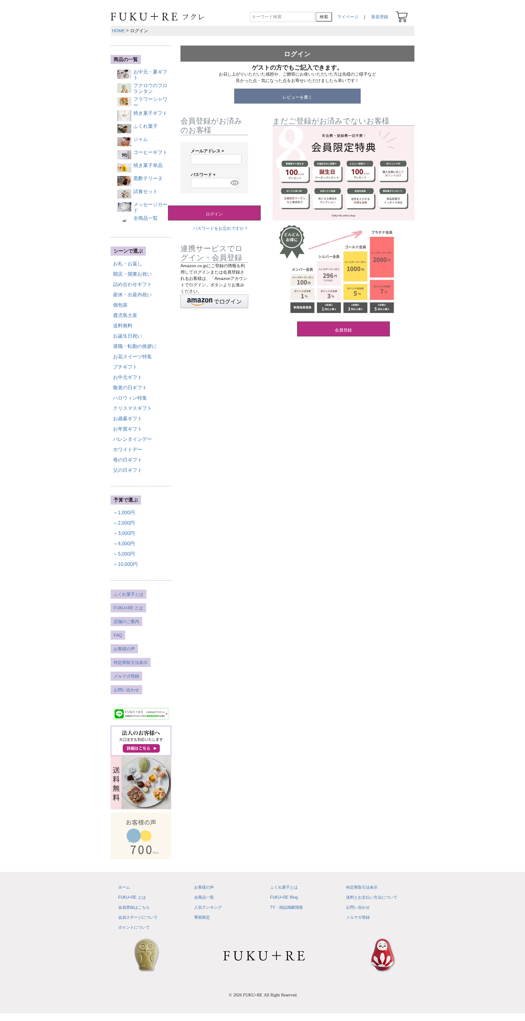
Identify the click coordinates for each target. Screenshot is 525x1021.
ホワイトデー (127, 449)
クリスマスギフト (132, 408)
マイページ (348, 16)
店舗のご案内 (126, 621)
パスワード (204, 174)
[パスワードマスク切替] (233, 183)
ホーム (124, 887)
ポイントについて (134, 927)
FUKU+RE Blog (284, 897)
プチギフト (125, 366)
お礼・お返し (127, 263)
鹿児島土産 (125, 315)
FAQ (118, 635)
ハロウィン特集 (130, 397)
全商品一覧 (204, 897)
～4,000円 (124, 543)
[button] (214, 301)
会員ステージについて (138, 917)
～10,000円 (125, 564)
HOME (118, 30)
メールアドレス (208, 150)
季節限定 (202, 917)
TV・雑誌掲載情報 (286, 907)
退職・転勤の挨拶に (135, 346)
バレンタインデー (132, 439)
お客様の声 (124, 648)
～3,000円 (124, 533)
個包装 (120, 305)
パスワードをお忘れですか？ (220, 228)
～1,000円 (124, 512)
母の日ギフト (127, 459)
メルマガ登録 (126, 676)
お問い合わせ (126, 689)
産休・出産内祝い (132, 294)
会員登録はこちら (134, 907)
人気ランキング (208, 907)
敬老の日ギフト (130, 387)
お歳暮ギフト (127, 418)
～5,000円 (124, 553)
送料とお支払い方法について (371, 897)
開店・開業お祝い (132, 274)
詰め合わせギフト (132, 284)
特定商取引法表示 (131, 662)
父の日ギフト (127, 470)
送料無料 (122, 325)
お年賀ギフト (127, 428)
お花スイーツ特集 (132, 356)
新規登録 (379, 16)
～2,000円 (124, 523)
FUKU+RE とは (128, 607)
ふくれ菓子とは (128, 594)
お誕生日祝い (127, 336)
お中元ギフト (127, 377)
